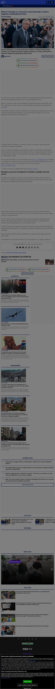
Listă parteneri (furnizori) (5, 678)
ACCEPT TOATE (27, 681)
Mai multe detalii (32, 660)
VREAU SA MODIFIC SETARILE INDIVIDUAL (27, 685)
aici (2, 666)
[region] (27, 671)
